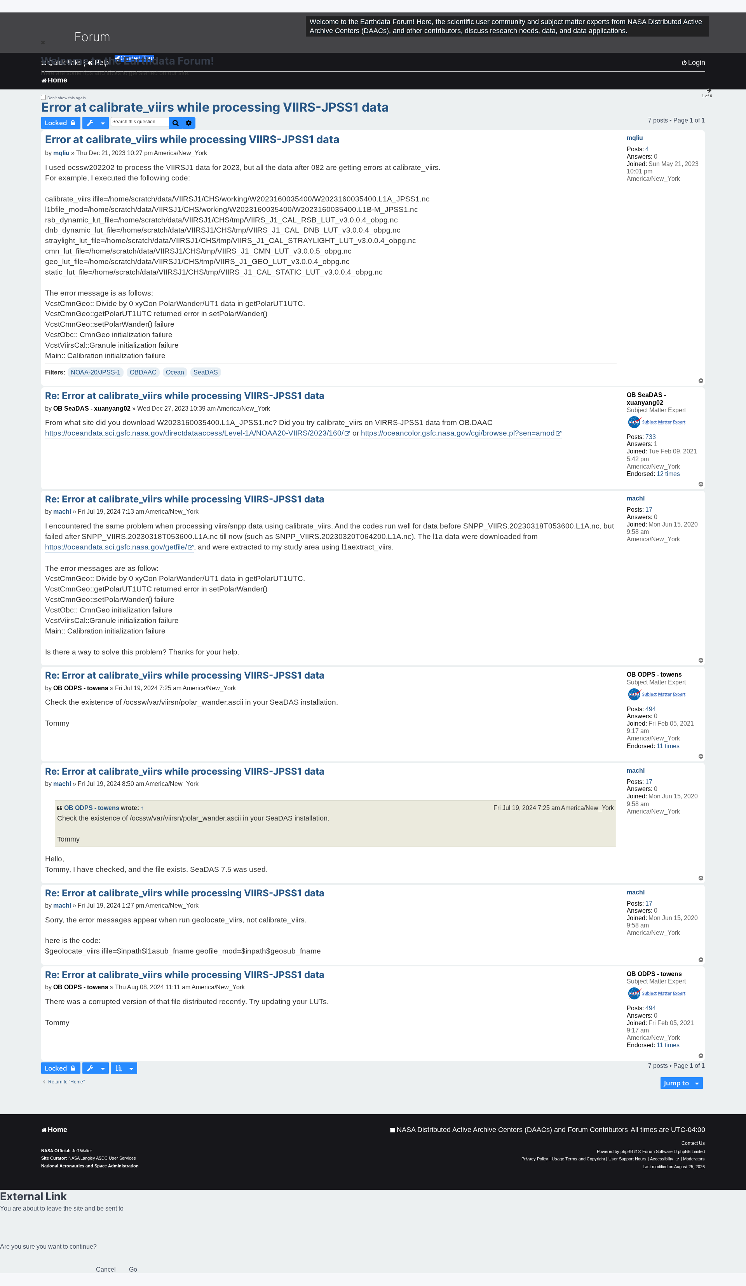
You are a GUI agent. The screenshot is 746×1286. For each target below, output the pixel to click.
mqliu (635, 138)
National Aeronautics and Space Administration (90, 1166)
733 (650, 437)
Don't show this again (66, 98)
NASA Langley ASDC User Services (102, 1158)
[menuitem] (509, 1129)
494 (650, 709)
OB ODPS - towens (654, 674)
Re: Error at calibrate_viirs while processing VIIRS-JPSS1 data (184, 395)
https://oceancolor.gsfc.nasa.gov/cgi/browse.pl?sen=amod (458, 433)
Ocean (175, 372)
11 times (668, 746)
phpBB (627, 1151)
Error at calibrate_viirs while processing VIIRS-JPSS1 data (215, 107)
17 (648, 509)
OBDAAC (143, 372)
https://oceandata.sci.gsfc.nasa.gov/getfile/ (116, 547)
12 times (668, 474)
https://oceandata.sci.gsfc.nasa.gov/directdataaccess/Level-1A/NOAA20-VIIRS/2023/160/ (194, 433)
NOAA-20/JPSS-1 (95, 372)
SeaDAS (205, 372)
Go (133, 1269)
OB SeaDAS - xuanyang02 (92, 408)
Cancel (106, 1269)
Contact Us (693, 1143)
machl (636, 498)
